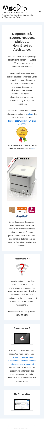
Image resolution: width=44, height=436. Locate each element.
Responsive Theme (21, 428)
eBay (30, 114)
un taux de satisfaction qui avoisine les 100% (22, 120)
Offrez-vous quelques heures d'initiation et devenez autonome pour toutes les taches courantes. (22, 360)
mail (33, 149)
